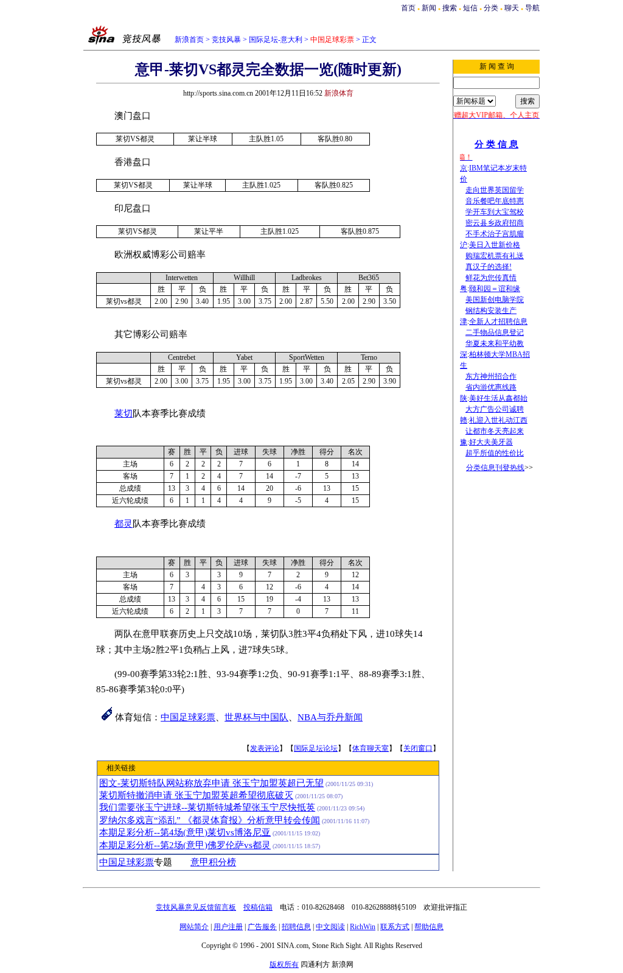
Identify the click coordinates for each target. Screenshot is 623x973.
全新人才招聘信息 (498, 321)
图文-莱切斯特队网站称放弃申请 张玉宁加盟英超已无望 (211, 783)
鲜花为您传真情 (491, 277)
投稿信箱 (258, 907)
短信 (470, 8)
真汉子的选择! (488, 266)
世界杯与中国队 (256, 717)
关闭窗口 (418, 748)
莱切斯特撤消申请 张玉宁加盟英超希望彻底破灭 (196, 795)
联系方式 (394, 926)
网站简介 (194, 926)
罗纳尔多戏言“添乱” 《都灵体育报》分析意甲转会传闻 (209, 820)
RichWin (362, 926)
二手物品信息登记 (494, 332)
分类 (491, 8)
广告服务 (262, 926)
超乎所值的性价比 (494, 453)
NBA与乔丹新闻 (330, 717)
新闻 (429, 8)
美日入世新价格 (494, 245)
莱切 (123, 413)
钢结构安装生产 (491, 310)
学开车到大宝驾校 (494, 212)
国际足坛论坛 (316, 748)
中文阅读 (330, 926)
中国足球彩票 (188, 717)
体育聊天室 (370, 748)
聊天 (511, 8)
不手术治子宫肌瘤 (494, 234)
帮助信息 (429, 926)
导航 (532, 8)
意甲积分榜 (213, 862)
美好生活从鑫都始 (498, 398)
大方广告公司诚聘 (494, 409)
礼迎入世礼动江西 (498, 420)
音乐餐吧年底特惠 (494, 201)
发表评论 (264, 748)
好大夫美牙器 (491, 442)
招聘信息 (296, 926)
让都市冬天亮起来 (494, 431)
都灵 (123, 524)
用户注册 (228, 926)
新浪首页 (189, 39)
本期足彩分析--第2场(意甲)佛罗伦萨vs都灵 (185, 845)
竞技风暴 (226, 39)
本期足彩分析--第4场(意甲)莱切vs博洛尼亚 (185, 832)
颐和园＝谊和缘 (494, 288)
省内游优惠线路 (491, 387)
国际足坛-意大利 (275, 39)
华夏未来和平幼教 (494, 343)
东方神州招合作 (491, 376)
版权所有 (284, 964)
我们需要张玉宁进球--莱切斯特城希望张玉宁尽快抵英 (207, 807)
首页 (408, 8)
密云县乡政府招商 (494, 223)
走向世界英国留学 (494, 190)
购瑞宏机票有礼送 (494, 255)
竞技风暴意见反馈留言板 (196, 907)
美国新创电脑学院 (494, 299)
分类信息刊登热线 (495, 467)
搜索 (449, 8)
